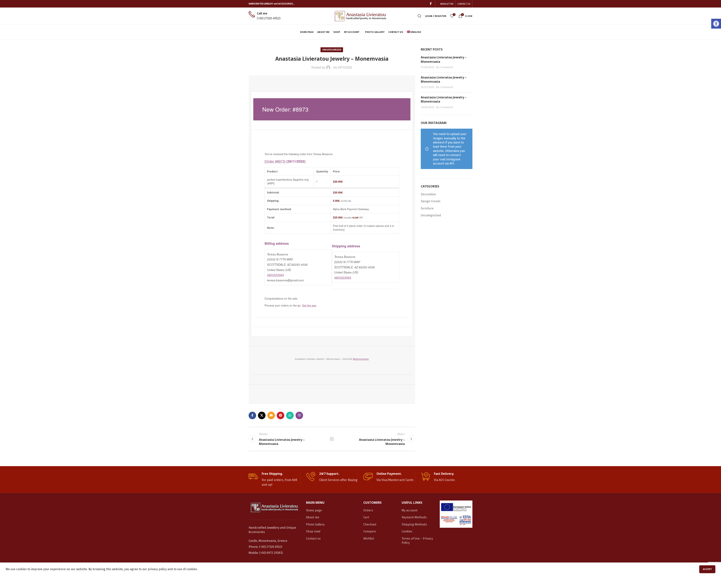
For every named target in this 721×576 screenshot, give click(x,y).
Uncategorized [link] (331, 49)
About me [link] (312, 517)
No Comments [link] (444, 67)
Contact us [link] (313, 538)
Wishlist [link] (368, 538)
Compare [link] (369, 531)
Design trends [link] (430, 201)
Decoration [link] (428, 194)
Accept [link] (707, 569)
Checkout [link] (369, 524)
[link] (716, 24)
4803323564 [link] (275, 275)
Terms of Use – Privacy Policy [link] (417, 540)
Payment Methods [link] (414, 517)
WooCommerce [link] (361, 358)
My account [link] (409, 510)
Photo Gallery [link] (315, 524)
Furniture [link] (427, 208)
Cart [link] (366, 517)
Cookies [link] (407, 531)
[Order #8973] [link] (275, 161)
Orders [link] (368, 510)
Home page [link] (314, 510)
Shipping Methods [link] (414, 524)
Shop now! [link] (313, 531)
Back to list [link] (331, 439)
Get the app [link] (309, 305)
